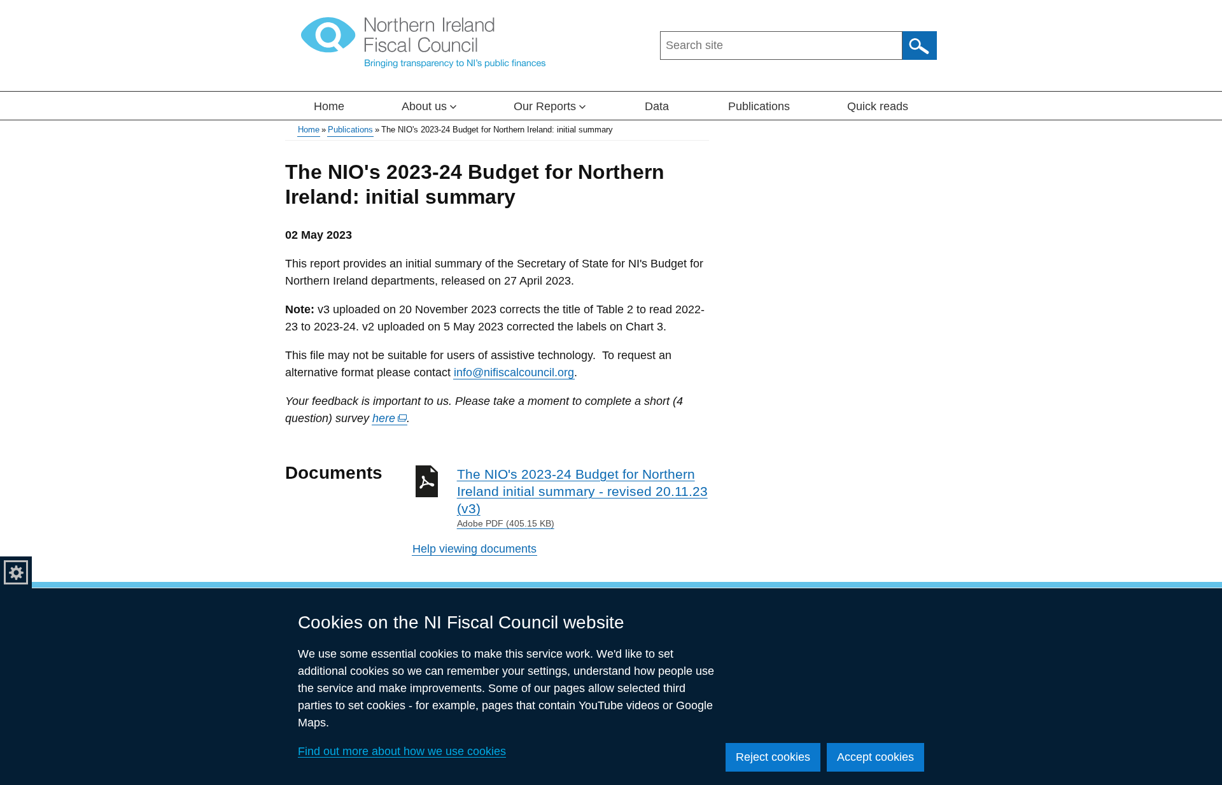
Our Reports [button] (545, 106)
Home (329, 106)
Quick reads (877, 106)
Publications (759, 106)
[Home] (423, 42)
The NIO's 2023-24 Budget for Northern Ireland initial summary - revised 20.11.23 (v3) (582, 497)
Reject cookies (773, 757)
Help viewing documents (474, 548)
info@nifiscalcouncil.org (514, 372)
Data (657, 106)
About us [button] (424, 106)
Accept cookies (875, 757)
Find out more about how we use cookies (402, 751)
